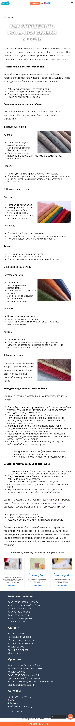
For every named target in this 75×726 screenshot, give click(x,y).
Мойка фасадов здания (21, 684)
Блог (5, 17)
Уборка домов (16, 646)
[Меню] (72, 3)
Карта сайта (15, 711)
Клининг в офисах (18, 649)
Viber (12, 700)
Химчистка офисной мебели (24, 674)
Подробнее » (12, 585)
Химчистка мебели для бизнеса (26, 665)
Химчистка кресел (18, 615)
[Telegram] (48, 3)
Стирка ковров (16, 621)
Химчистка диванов (19, 608)
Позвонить (35, 3)
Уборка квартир (17, 633)
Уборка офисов (16, 671)
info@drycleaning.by (21, 706)
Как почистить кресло (12, 574)
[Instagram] (42, 3)
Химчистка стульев (19, 611)
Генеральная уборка (19, 636)
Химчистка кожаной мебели (24, 605)
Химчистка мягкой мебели (23, 601)
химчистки (56, 503)
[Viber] (45, 3)
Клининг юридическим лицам (25, 668)
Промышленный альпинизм (24, 678)
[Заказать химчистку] (70, 717)
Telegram (15, 703)
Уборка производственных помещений (30, 681)
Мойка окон (14, 653)
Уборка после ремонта (21, 640)
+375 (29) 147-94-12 (19, 696)
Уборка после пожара (20, 643)
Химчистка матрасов (20, 618)
